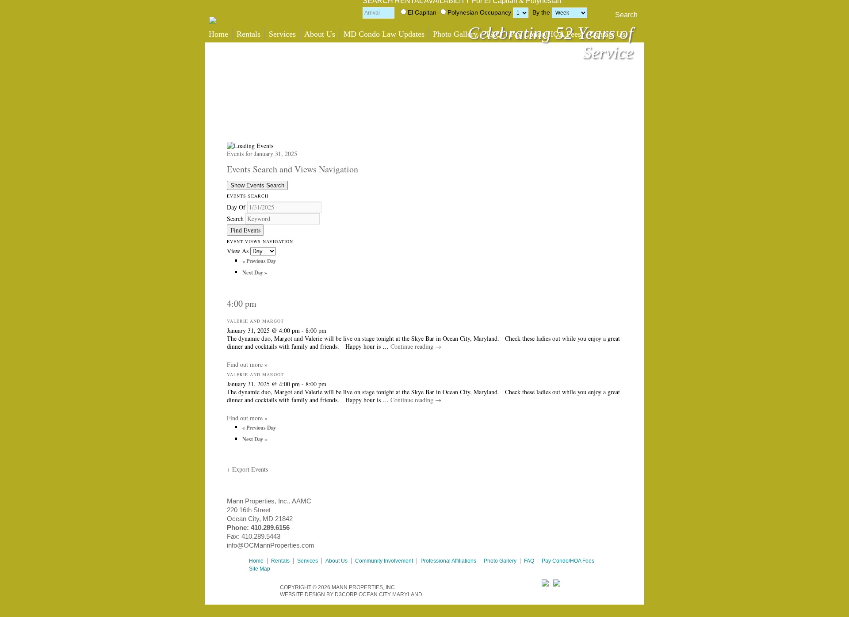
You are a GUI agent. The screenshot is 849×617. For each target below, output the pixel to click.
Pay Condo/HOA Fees (545, 34)
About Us (319, 34)
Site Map (259, 569)
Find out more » (247, 364)
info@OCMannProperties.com (270, 545)
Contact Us (607, 34)
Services (282, 34)
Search (626, 15)
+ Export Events (247, 469)
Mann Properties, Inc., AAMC (269, 501)
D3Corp (346, 594)
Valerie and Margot (255, 321)
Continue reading (415, 346)
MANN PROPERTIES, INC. (364, 587)
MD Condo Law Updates (384, 34)
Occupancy (495, 12)
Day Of (236, 207)
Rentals (248, 34)
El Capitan (422, 12)
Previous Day (259, 261)
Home (218, 34)
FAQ (493, 34)
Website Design (302, 594)
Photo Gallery (455, 34)
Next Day (254, 272)
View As (238, 251)
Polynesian (462, 12)
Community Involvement (384, 561)
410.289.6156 (270, 527)
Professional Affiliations (448, 561)
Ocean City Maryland (390, 594)
